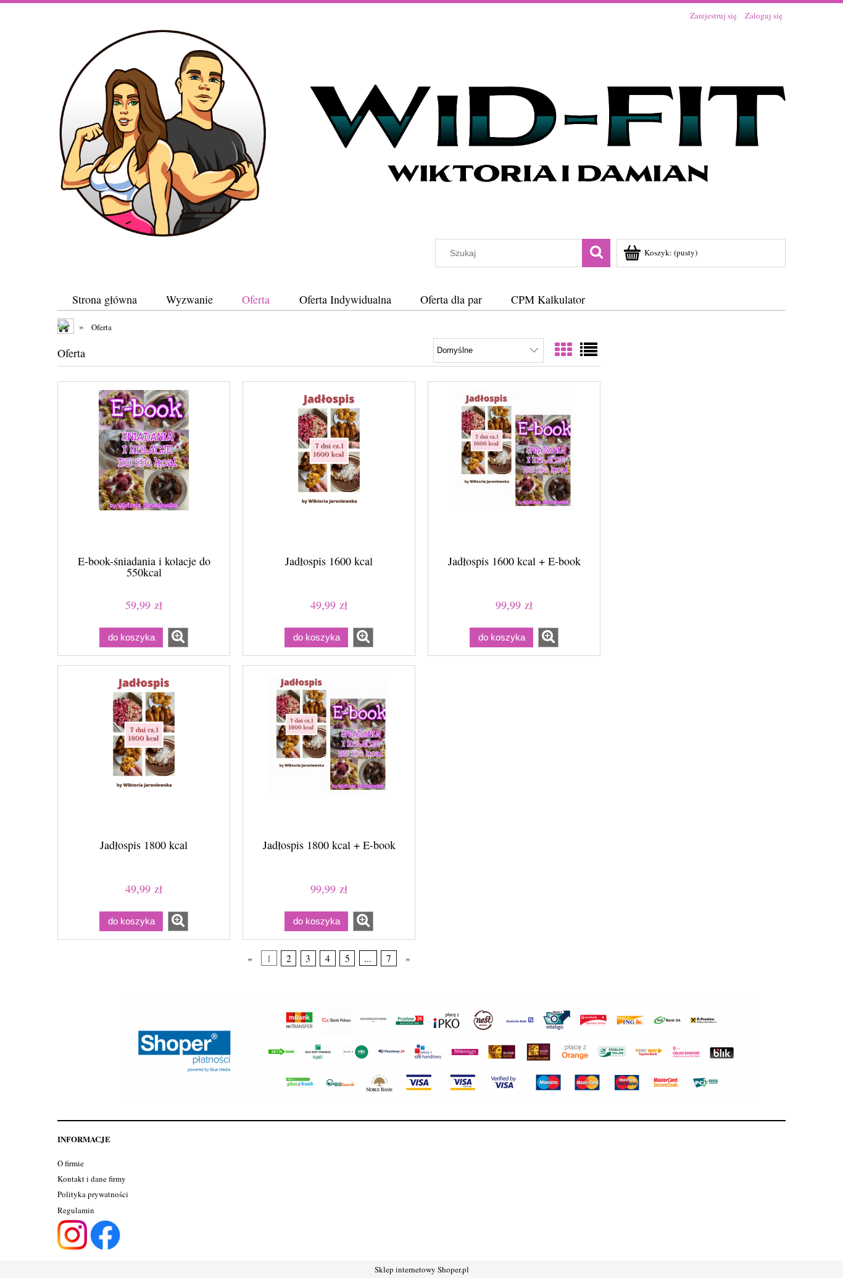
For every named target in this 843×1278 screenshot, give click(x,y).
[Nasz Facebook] (105, 1233)
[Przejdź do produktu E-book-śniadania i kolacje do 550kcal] (144, 467)
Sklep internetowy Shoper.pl (422, 1269)
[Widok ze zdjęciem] (563, 349)
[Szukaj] (596, 253)
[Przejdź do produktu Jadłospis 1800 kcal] (144, 751)
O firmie (70, 1163)
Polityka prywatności (92, 1194)
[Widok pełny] (588, 349)
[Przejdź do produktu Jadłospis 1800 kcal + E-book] (329, 751)
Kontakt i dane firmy (91, 1178)
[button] (178, 637)
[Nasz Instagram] (72, 1233)
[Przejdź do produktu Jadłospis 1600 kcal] (329, 467)
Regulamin (75, 1210)
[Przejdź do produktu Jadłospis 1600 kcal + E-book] (514, 467)
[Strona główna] (421, 130)
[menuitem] (104, 299)
